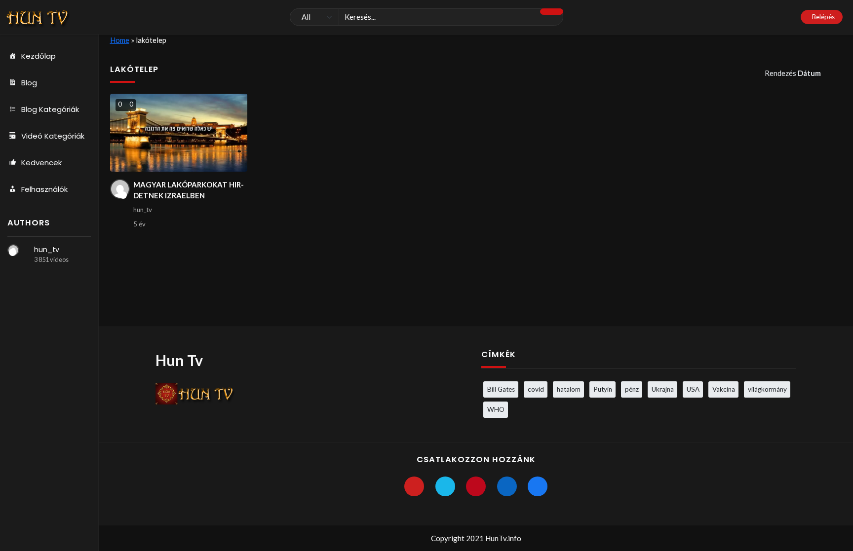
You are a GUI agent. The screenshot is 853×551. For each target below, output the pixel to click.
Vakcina (723, 389)
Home (119, 40)
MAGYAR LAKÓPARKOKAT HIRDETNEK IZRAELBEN (188, 190)
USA (693, 389)
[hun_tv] (13, 250)
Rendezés (793, 73)
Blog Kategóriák (50, 109)
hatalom (569, 389)
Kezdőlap (38, 56)
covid (536, 389)
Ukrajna (663, 389)
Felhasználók (44, 189)
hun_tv (46, 250)
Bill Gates (501, 389)
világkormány (767, 389)
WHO (495, 409)
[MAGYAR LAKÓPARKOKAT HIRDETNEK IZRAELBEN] (179, 133)
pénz (632, 389)
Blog (29, 82)
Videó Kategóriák (52, 136)
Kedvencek (41, 162)
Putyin (602, 389)
